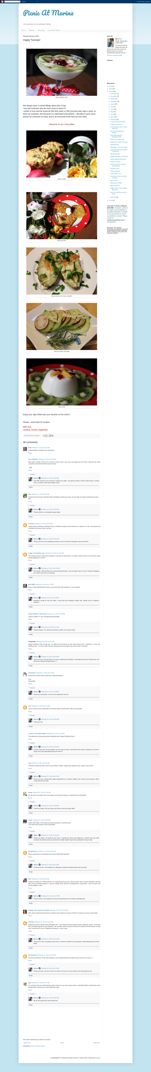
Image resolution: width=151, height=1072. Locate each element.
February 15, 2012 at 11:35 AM (44, 922)
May (112, 112)
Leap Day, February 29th (117, 122)
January (113, 197)
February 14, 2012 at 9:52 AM (50, 539)
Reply (30, 453)
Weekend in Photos (116, 183)
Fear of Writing (32, 459)
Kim (29, 879)
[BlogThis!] (46, 436)
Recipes (31, 30)
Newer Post (27, 1043)
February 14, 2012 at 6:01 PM (50, 627)
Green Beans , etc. (115, 173)
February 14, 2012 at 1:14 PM (45, 584)
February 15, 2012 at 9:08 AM (50, 806)
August (113, 104)
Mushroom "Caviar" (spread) (118, 142)
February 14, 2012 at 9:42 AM (40, 494)
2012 (110, 91)
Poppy (30, 792)
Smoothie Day (114, 144)
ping (29, 983)
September (114, 101)
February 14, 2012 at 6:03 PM (50, 656)
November (114, 96)
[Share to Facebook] (50, 436)
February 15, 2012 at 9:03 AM (50, 719)
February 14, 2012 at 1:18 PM (50, 598)
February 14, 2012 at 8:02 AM (41, 447)
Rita (29, 494)
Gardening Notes (54, 30)
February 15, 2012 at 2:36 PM (47, 955)
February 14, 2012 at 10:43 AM (50, 568)
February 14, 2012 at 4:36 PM (56, 614)
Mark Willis (31, 584)
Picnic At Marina (48, 12)
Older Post (97, 1043)
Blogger (98, 1058)
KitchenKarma (32, 851)
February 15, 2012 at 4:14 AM (55, 733)
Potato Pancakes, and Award (119, 156)
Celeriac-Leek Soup (116, 124)
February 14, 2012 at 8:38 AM (50, 478)
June (112, 109)
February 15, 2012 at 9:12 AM (50, 865)
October (113, 99)
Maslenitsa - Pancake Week (118, 147)
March (113, 117)
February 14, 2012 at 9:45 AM (44, 523)
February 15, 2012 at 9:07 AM (50, 776)
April (112, 114)
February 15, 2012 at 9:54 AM (40, 879)
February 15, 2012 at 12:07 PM (50, 896)
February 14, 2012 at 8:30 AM (47, 459)
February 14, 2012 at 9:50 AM (50, 509)
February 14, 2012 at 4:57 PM (45, 641)
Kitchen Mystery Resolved (118, 159)
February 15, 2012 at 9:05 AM (50, 747)
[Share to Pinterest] (52, 436)
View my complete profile (114, 55)
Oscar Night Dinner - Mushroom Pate (116, 136)
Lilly (29, 706)
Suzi (29, 763)
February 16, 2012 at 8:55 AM (50, 998)
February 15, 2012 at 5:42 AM (40, 763)
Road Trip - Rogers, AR (117, 139)
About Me (41, 30)
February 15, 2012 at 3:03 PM (50, 968)
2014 (110, 86)
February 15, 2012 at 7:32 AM (42, 792)
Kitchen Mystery (115, 171)
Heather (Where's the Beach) (37, 614)
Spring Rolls (114, 180)
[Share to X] (48, 436)
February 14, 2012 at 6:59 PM (50, 691)
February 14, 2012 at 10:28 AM (54, 553)
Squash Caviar (114, 168)
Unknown (31, 523)
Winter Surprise (115, 185)
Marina (36, 478)
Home (23, 30)
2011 (110, 200)
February (113, 119)
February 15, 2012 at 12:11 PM (50, 939)
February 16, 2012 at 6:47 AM (40, 983)
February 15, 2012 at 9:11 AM (50, 835)
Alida (30, 447)
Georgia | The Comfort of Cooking (38, 910)
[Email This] (44, 436)
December (114, 93)
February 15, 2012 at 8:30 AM (42, 820)
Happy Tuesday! (115, 162)
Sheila (30, 820)
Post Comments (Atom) (38, 1046)
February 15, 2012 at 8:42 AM (47, 851)
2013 (110, 89)
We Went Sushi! (115, 154)
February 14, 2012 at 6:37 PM (45, 673)
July (112, 106)
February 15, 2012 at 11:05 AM (59, 910)
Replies (32, 474)
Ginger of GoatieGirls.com (36, 553)
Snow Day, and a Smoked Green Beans (118, 165)
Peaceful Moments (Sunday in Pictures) (118, 150)
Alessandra (32, 673)
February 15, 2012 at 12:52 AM (41, 706)
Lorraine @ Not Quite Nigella (37, 733)
